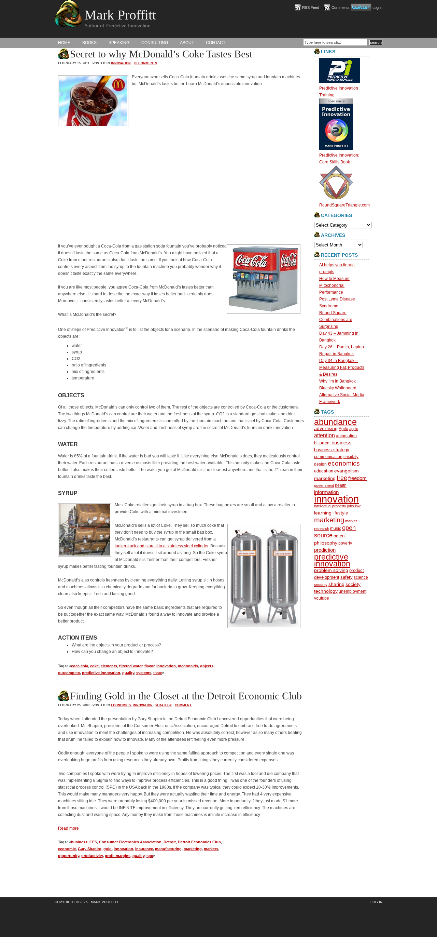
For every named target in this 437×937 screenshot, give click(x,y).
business (79, 842)
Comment (183, 705)
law (358, 506)
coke (94, 666)
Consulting (154, 42)
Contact (215, 42)
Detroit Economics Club (199, 842)
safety (346, 577)
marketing (193, 849)
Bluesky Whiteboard (337, 388)
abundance (335, 422)
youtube (321, 598)
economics (121, 705)
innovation (121, 63)
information (326, 492)
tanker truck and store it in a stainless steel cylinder (161, 546)
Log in (377, 7)
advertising (326, 428)
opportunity (68, 856)
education (323, 470)
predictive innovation (101, 673)
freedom (357, 478)
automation (346, 435)
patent (340, 535)
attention (324, 435)
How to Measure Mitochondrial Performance (334, 285)
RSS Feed (310, 7)
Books (89, 42)
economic (67, 849)
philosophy (325, 543)
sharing (336, 584)
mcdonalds (188, 666)
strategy (163, 705)
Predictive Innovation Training (338, 91)
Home (64, 42)
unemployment (352, 591)
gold (107, 849)
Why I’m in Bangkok (337, 381)
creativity (350, 457)
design (320, 464)
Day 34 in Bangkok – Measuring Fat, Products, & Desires (342, 367)
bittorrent (322, 443)
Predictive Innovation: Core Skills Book (339, 158)
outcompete (69, 673)
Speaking (119, 42)
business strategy (331, 449)
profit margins (117, 856)
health (341, 485)
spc (149, 856)
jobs (350, 506)
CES (93, 842)
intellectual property (330, 506)
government (324, 485)
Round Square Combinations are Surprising (335, 319)
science (361, 577)
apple (353, 429)
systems (143, 673)
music (335, 528)
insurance (144, 849)
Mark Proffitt (120, 15)
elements (109, 666)
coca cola (79, 666)
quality (128, 673)
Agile (343, 428)
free (342, 477)
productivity (92, 856)
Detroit (170, 842)
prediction (325, 550)
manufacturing (168, 849)
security (320, 585)
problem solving (331, 570)
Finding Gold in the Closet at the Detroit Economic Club (186, 695)
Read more (68, 828)
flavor (149, 666)
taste (157, 673)
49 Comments (145, 63)
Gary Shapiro (89, 849)
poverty (345, 543)
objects (206, 666)
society (353, 584)
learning (323, 513)
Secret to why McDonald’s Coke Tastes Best (161, 53)
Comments (341, 7)
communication (328, 456)
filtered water (130, 666)
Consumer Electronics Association (130, 842)
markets (211, 849)
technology (326, 591)
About (187, 42)
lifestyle (340, 513)
